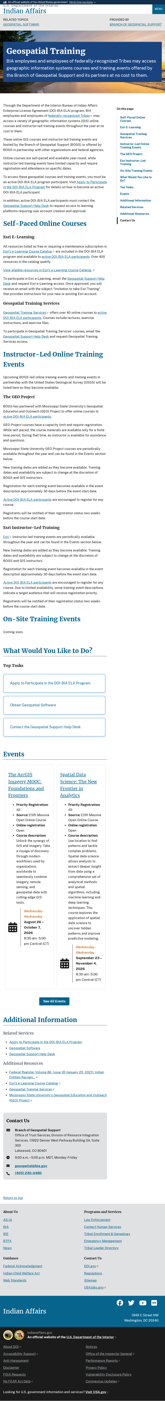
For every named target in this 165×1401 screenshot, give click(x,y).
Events (124, 193)
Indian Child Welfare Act (21, 1273)
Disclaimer (11, 1368)
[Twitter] (131, 1304)
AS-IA (7, 1220)
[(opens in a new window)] (8, 1335)
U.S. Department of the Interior (90, 1337)
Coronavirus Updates (101, 1381)
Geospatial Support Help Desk (26, 206)
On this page (125, 108)
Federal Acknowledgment (22, 1266)
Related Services (131, 207)
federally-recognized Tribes (69, 116)
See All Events (54, 1001)
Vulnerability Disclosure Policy (109, 1374)
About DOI (11, 1347)
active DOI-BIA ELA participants (66, 257)
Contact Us (127, 220)
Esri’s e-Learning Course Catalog (27, 251)
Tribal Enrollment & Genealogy (107, 1234)
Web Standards (14, 1280)
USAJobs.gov (94, 1287)
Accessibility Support (19, 1354)
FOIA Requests (14, 1374)
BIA (6, 1227)
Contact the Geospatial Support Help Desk (45, 727)
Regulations (93, 1273)
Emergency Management (103, 1241)
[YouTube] (142, 1304)
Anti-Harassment (16, 1361)
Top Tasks (126, 187)
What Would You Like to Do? (136, 179)
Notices (91, 1347)
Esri (6, 537)
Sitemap (90, 1280)
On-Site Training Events (136, 170)
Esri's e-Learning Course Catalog (33, 1083)
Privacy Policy (96, 1368)
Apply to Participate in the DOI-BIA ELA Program (50, 683)
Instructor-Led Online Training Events (134, 145)
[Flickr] (154, 1304)
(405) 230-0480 (28, 1173)
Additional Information (135, 200)
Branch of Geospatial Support (136, 24)
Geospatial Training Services (133, 135)
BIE (5, 1234)
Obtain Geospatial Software (33, 705)
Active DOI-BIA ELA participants (27, 500)
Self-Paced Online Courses (132, 119)
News (7, 1248)
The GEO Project (131, 154)
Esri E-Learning (130, 127)
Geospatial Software (21, 24)
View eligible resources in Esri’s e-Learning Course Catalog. (47, 270)
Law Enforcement (97, 1220)
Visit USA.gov (95, 1392)
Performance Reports (102, 1361)
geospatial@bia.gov (31, 1166)
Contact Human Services (102, 1227)
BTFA (7, 1241)
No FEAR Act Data (17, 1381)
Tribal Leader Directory (101, 1248)
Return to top (13, 1198)
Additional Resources (134, 213)
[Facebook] (120, 1304)
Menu (159, 8)
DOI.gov (90, 1266)
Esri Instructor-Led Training (133, 162)
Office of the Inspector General (109, 1354)
